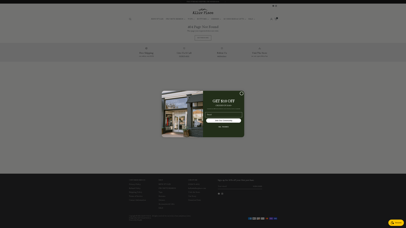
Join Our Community (223, 120)
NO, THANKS (224, 127)
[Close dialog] (241, 93)
